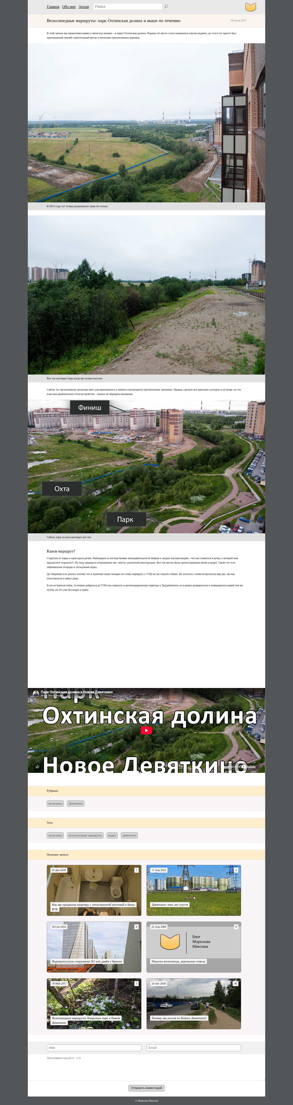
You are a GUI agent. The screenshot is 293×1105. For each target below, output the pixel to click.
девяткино (129, 835)
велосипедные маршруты (85, 835)
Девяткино (76, 803)
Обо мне (69, 6)
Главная (53, 6)
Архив (84, 6)
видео (112, 835)
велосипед (55, 803)
